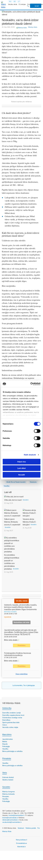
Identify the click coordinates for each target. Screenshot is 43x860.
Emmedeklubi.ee (21, 843)
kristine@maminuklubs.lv (17, 815)
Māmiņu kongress (8, 791)
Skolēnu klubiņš (7, 780)
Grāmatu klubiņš (8, 777)
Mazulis (5, 744)
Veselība (6, 486)
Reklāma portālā (31, 828)
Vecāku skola (12, 4)
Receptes (5, 796)
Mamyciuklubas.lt (21, 840)
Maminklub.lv (21, 846)
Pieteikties (21, 645)
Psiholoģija (6, 746)
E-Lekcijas (22, 4)
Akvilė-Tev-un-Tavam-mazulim (15, 482)
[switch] (37, 431)
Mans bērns (6, 735)
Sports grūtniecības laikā (10, 722)
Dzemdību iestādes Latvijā (11, 713)
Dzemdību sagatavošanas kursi (13, 715)
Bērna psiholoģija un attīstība (12, 751)
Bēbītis (4, 741)
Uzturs (4, 725)
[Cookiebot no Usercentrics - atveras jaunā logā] (30, 383)
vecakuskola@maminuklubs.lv (12, 822)
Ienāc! (36, 6)
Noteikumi (21, 828)
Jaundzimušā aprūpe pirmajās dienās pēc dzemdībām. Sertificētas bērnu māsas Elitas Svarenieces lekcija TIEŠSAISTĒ (21, 632)
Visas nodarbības (21, 674)
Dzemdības (6, 720)
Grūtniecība (6, 708)
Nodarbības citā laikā (21, 622)
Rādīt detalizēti (30, 455)
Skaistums (33, 482)
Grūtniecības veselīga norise (12, 717)
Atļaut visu (21, 462)
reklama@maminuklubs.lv (10, 820)
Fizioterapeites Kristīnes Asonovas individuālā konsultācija (17, 654)
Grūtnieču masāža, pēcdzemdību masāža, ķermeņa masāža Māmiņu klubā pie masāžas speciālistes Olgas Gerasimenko (20, 607)
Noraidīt (21, 475)
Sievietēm (6, 787)
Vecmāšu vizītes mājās (10, 727)
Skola (4, 773)
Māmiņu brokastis (8, 794)
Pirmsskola (6, 758)
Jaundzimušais (7, 739)
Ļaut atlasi (21, 468)
